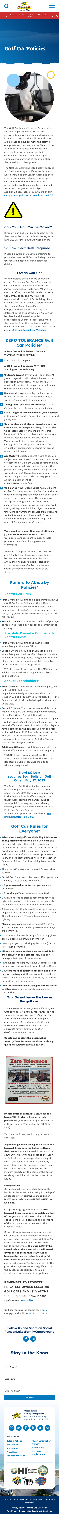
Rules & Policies (14, 1441)
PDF (31, 1313)
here (44, 1310)
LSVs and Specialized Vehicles (29, 330)
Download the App (15, 1455)
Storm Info (12, 1448)
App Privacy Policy (16, 1511)
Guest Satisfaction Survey (41, 1442)
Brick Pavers (12, 1444)
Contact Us (38, 1447)
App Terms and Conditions (40, 1511)
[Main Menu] (52, 6)
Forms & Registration (38, 1453)
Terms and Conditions (37, 1508)
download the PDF (42, 195)
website (27, 1300)
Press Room (12, 1452)
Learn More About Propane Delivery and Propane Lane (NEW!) (29, 15)
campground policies (16, 195)
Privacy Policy (17, 1508)
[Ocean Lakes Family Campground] (24, 6)
